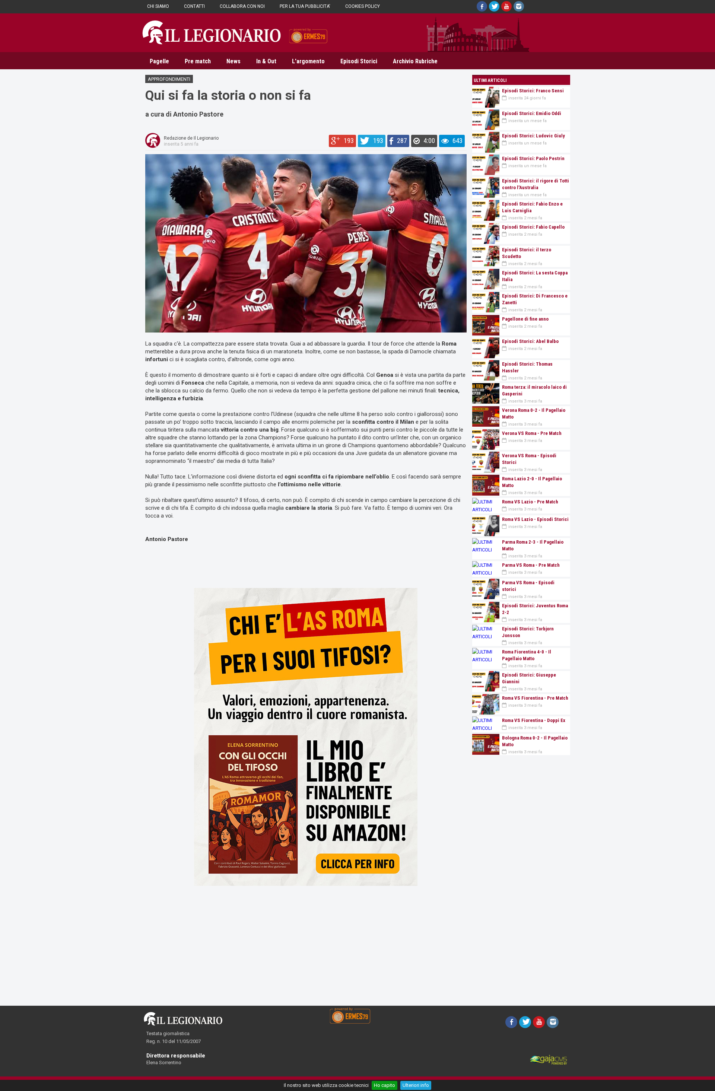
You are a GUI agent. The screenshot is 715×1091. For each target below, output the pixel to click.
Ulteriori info (416, 1085)
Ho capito (384, 1085)
